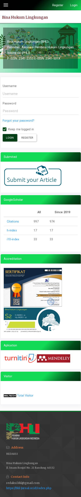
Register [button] (27, 137)
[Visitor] (10, 395)
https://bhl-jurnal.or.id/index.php (28, 488)
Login (74, 5)
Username (10, 86)
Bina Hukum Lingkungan (25, 17)
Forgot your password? (18, 120)
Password (9, 103)
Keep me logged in (20, 129)
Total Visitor (25, 395)
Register (58, 5)
